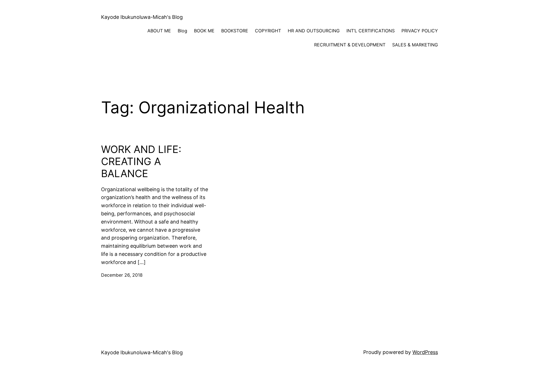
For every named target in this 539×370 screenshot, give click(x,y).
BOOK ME (204, 30)
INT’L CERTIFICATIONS (370, 30)
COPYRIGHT (268, 30)
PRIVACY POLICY (419, 30)
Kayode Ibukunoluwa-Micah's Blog (142, 17)
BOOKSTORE (234, 30)
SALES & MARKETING (415, 45)
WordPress (425, 352)
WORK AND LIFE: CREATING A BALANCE (141, 161)
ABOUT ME (159, 30)
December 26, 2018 (122, 275)
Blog (182, 30)
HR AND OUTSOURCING (314, 30)
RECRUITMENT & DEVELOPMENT (349, 45)
